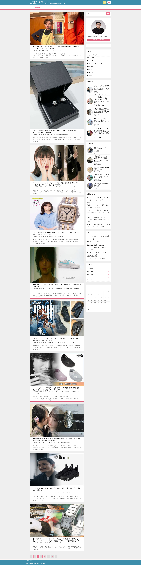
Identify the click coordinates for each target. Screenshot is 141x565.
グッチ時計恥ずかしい (91, 255)
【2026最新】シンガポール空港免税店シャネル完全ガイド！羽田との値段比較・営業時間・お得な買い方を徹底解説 (101, 131)
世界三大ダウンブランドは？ (93, 241)
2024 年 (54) (90, 274)
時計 (47, 50)
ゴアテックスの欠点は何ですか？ (101, 247)
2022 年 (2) (89, 280)
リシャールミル (90, 247)
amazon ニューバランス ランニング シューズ (58, 342)
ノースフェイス (39, 393)
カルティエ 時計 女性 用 (55, 236)
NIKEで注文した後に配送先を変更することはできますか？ (68, 288)
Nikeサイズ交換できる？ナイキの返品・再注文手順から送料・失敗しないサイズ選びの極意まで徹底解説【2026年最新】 (101, 88)
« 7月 (88, 309)
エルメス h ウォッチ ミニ (55, 542)
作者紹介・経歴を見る (98, 39)
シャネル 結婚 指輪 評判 (58, 134)
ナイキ (34, 290)
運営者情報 (37, 7)
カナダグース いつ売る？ (92, 244)
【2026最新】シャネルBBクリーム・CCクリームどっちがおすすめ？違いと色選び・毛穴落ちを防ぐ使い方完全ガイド (101, 99)
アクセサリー (49, 134)
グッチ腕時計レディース (103, 252)
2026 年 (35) (90, 268)
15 (105, 297)
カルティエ (63, 236)
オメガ (91, 239)
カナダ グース (97, 239)
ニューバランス (72, 342)
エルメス (63, 542)
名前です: (89, 36)
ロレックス (93, 236)
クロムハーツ (68, 442)
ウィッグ (91, 57)
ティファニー (101, 244)
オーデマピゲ (90, 249)
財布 (90, 72)
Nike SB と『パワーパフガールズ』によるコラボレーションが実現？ (101, 149)
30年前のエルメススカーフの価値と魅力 (97, 205)
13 (98, 297)
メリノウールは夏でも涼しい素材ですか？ (65, 492)
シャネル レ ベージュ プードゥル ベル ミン (65, 186)
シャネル (66, 134)
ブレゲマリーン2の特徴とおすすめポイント (98, 210)
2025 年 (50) (90, 271)
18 (52, 556)
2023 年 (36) (90, 277)
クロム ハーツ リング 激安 (59, 442)
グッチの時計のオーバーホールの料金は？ (96, 258)
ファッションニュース (51, 186)
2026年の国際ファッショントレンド (43, 2)
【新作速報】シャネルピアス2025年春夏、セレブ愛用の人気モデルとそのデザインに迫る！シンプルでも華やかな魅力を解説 (101, 158)
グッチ (60, 50)
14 (101, 297)
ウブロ (94, 249)
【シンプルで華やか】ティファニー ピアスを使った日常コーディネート (101, 176)
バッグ (91, 60)
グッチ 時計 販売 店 (53, 50)
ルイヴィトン (100, 249)
